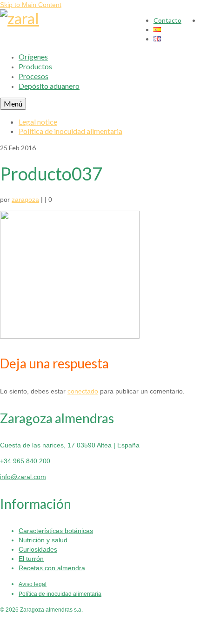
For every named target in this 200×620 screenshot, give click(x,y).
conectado (82, 391)
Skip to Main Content (30, 4)
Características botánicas (56, 530)
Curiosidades (38, 549)
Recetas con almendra (52, 568)
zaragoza (25, 199)
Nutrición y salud (43, 540)
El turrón (31, 558)
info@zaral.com (23, 476)
